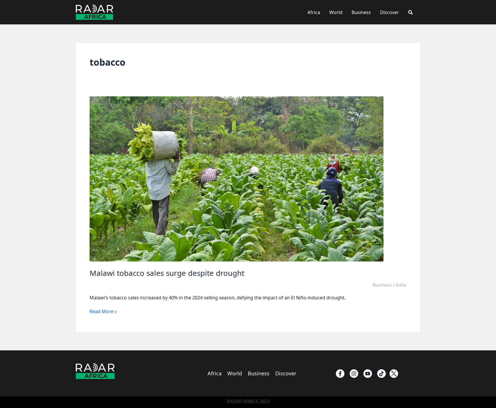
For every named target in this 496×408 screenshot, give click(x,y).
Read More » (103, 311)
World (335, 12)
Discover (389, 12)
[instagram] (354, 373)
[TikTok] (381, 373)
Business (361, 12)
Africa (313, 12)
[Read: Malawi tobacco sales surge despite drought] (236, 178)
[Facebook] (340, 373)
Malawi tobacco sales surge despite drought (167, 273)
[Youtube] (367, 373)
